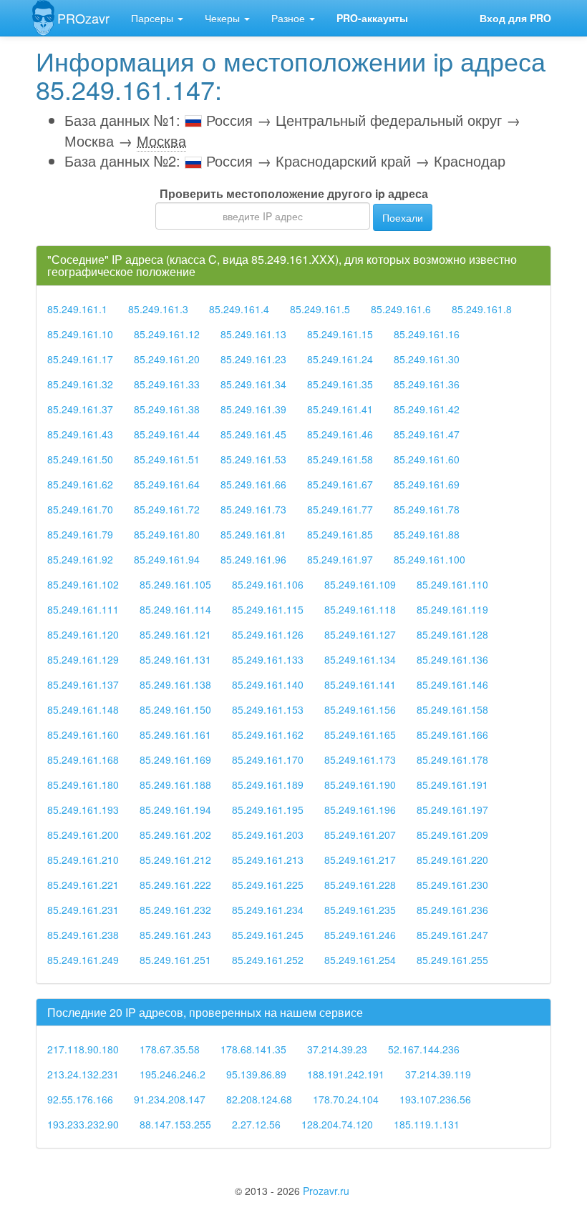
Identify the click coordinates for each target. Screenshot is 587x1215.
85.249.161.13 (253, 334)
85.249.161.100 (429, 559)
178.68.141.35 (253, 1049)
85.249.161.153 (268, 709)
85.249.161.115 (268, 609)
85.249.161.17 (80, 359)
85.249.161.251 (175, 960)
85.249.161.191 (452, 784)
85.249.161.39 (253, 409)
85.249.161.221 (83, 884)
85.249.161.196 (360, 809)
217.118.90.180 (83, 1049)
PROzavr (83, 18)
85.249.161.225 (268, 884)
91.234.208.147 (169, 1099)
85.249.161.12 (167, 334)
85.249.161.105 (175, 584)
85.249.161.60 (427, 459)
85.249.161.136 (452, 659)
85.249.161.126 (268, 634)
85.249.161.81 (253, 534)
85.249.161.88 (427, 534)
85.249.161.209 (452, 834)
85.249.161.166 (452, 734)
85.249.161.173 (360, 759)
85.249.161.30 (427, 359)
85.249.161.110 (452, 584)
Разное (289, 18)
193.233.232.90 (83, 1124)
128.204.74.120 (337, 1124)
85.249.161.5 (320, 309)
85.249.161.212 (175, 859)
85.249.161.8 (482, 309)
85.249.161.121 (175, 634)
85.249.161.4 (239, 309)
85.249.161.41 (340, 409)
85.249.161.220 (452, 859)
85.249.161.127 (360, 634)
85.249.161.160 (83, 734)
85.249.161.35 (340, 384)
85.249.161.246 (360, 935)
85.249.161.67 (340, 484)
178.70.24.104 (346, 1099)
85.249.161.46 (340, 434)
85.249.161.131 (175, 659)
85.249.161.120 (83, 634)
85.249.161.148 (83, 709)
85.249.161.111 (83, 609)
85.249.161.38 (167, 409)
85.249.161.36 (427, 384)
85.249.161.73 (253, 509)
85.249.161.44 (167, 434)
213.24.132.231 (83, 1074)
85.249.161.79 (80, 534)
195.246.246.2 (172, 1074)
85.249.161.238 (83, 935)
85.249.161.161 (175, 734)
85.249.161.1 (77, 309)
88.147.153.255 (175, 1124)
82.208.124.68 (259, 1099)
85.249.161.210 (83, 859)
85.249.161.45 (253, 434)
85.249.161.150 (175, 709)
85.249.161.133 (268, 659)
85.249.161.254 (360, 960)
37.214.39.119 (438, 1074)
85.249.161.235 (360, 909)
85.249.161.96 (253, 559)
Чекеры (224, 18)
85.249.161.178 (452, 759)
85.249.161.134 (360, 659)
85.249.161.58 (340, 459)
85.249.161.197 (452, 809)
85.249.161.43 (80, 434)
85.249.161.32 (80, 384)
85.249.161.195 (268, 809)
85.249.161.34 (253, 384)
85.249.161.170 (268, 759)
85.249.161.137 (83, 684)
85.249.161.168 (83, 759)
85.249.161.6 (401, 309)
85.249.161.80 (167, 534)
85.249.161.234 (268, 909)
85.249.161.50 (80, 459)
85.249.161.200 (83, 834)
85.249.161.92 (80, 559)
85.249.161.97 (340, 559)
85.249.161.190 (360, 784)
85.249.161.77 (340, 509)
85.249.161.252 (268, 960)
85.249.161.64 (167, 484)
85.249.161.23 (253, 359)
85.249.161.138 (175, 684)
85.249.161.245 (268, 935)
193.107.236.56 (435, 1099)
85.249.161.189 (268, 784)
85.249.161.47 (427, 434)
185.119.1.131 (427, 1124)
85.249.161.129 (83, 659)
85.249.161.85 (340, 534)
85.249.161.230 (452, 884)
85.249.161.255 (452, 960)
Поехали (402, 217)
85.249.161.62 (80, 484)
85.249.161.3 (158, 309)
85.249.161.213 (268, 859)
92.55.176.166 (80, 1099)
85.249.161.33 (167, 384)
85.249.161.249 (83, 960)
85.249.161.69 (427, 484)
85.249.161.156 (360, 709)
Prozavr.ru (326, 1191)
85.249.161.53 (253, 459)
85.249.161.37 (80, 409)
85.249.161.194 (175, 809)
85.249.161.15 (340, 334)
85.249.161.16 (427, 334)
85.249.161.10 (80, 334)
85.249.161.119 (452, 609)
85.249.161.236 (452, 909)
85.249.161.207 (360, 834)
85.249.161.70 (80, 509)
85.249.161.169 (175, 759)
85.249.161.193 (83, 809)
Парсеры (153, 18)
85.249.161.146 (452, 684)
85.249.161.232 (175, 909)
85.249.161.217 (360, 859)
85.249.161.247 (452, 935)
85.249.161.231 (83, 909)
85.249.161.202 (175, 834)
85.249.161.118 (360, 609)
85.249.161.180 (83, 784)
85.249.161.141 (360, 684)
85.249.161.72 (167, 509)
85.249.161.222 (175, 884)
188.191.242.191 (345, 1074)
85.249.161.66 (253, 484)
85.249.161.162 (268, 734)
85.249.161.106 (268, 584)
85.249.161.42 (427, 409)
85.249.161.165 (360, 734)
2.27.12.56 (256, 1124)
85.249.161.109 (360, 584)
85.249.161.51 (167, 459)
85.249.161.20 (167, 359)
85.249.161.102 (83, 584)
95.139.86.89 (256, 1074)
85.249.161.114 (175, 609)
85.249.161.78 (427, 509)
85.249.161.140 (268, 684)
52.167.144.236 (424, 1049)
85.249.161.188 (175, 784)
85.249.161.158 (452, 709)
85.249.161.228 (360, 884)
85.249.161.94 (167, 559)
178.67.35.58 (170, 1049)
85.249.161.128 (452, 634)
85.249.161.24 (340, 359)
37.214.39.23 (337, 1049)
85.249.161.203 (268, 834)
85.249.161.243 (175, 935)
